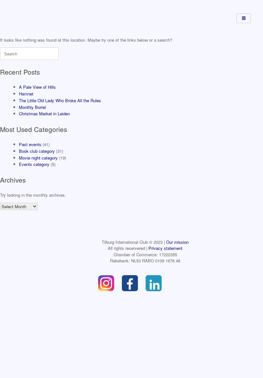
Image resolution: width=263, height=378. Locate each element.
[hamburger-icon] (243, 18)
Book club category (37, 151)
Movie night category (38, 158)
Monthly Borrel (32, 107)
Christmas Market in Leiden (44, 114)
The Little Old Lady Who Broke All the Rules (60, 100)
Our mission (177, 242)
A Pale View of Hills (37, 87)
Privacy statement (165, 248)
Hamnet (26, 94)
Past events (30, 144)
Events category (34, 164)
